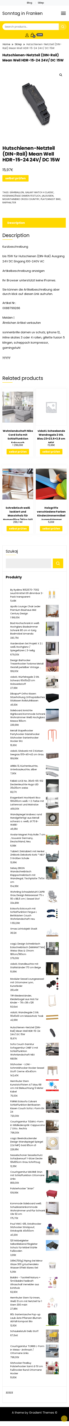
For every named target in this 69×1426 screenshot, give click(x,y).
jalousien (47, 195)
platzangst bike (51, 199)
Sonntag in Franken (22, 13)
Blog (29, 2)
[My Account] (27, 35)
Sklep (41, 2)
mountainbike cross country (20, 199)
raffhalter (9, 202)
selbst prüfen (15, 178)
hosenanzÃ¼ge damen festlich (21, 195)
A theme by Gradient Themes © (34, 1413)
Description (16, 223)
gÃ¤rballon (17, 192)
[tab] (34, 223)
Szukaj (12, 551)
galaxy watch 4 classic (39, 192)
